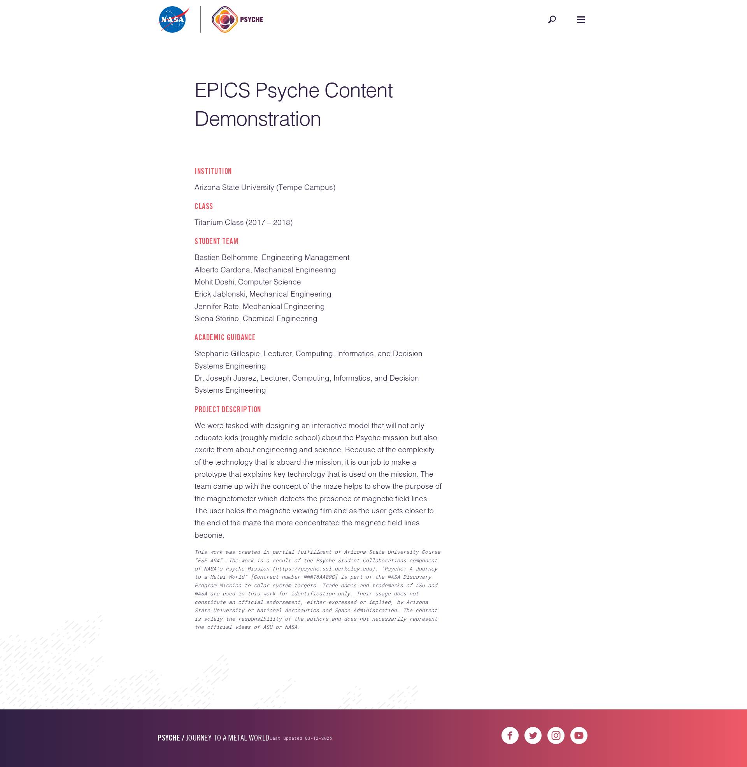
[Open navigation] (580, 19)
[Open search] (552, 19)
